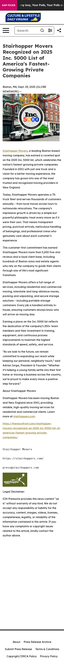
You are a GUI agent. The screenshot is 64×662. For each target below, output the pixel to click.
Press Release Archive (37, 642)
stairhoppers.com (24, 416)
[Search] (42, 30)
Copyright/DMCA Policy (22, 656)
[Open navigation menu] (6, 30)
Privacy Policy (49, 656)
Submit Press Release (18, 649)
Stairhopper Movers (15, 150)
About (16, 642)
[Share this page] (59, 30)
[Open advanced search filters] (50, 30)
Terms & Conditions (47, 649)
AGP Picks (8, 5)
